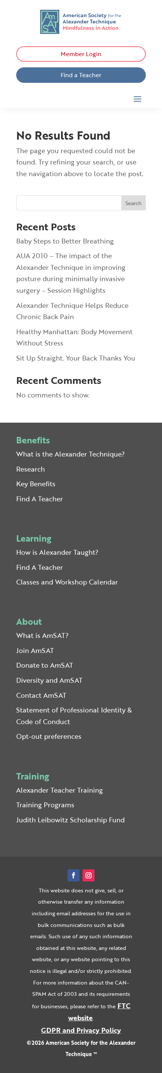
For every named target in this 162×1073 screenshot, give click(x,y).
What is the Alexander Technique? (70, 454)
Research (30, 469)
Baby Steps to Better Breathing (65, 241)
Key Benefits (35, 484)
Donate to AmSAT (44, 665)
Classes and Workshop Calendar (67, 582)
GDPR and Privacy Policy (81, 1030)
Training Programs (45, 805)
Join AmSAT (35, 650)
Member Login (81, 53)
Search (133, 203)
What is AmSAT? (42, 635)
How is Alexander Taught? (57, 552)
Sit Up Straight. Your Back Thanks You (75, 358)
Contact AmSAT (41, 695)
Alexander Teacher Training (59, 790)
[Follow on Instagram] (89, 875)
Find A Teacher (39, 499)
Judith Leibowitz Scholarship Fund (70, 820)
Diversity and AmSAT (49, 680)
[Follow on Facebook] (73, 875)
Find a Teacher (81, 74)
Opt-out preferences (48, 736)
